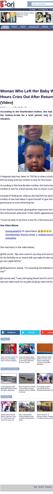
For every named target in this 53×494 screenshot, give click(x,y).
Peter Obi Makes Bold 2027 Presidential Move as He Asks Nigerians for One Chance (27, 359)
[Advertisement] (26, 58)
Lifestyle (45, 27)
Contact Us (44, 9)
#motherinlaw (12, 234)
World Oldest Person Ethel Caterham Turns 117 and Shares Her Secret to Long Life (8, 417)
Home (34, 9)
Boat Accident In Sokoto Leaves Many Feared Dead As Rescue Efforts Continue (27, 389)
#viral (32, 234)
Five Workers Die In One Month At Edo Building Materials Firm (45, 388)
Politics (14, 27)
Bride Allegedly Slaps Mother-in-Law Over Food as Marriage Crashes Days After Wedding (44, 360)
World (23, 27)
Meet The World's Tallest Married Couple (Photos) (25, 15)
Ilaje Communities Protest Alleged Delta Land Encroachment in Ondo (27, 417)
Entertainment (34, 27)
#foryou (24, 234)
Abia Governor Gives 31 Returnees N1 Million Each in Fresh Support (9, 359)
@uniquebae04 (13, 231)
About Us (41, 486)
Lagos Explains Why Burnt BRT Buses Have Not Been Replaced (9, 388)
